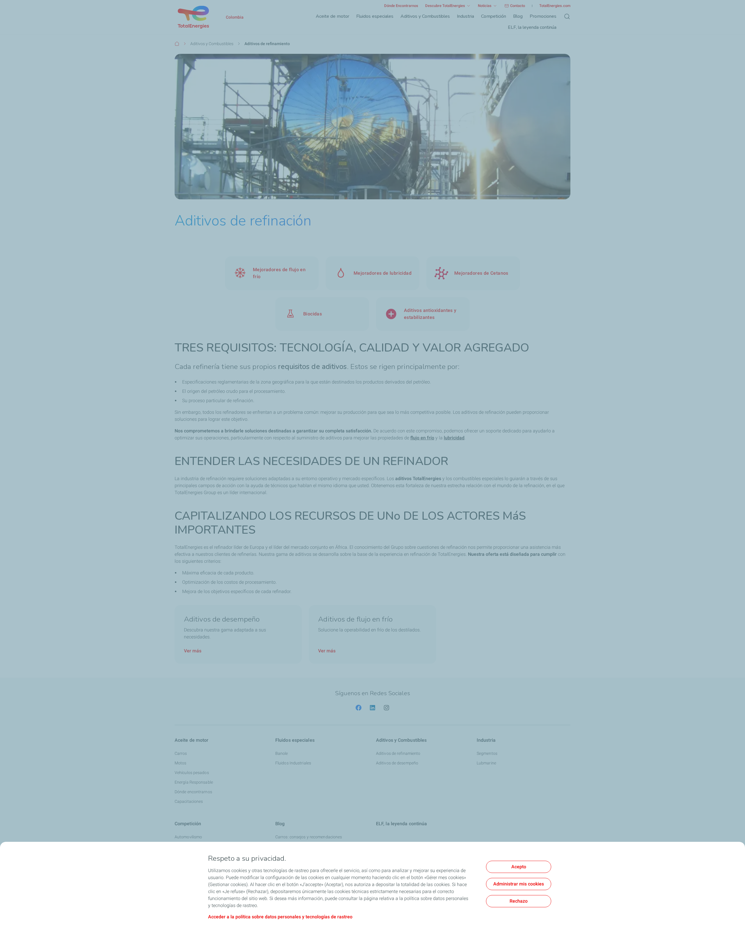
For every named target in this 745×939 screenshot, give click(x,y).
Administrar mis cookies (518, 884)
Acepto (518, 866)
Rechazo (519, 901)
